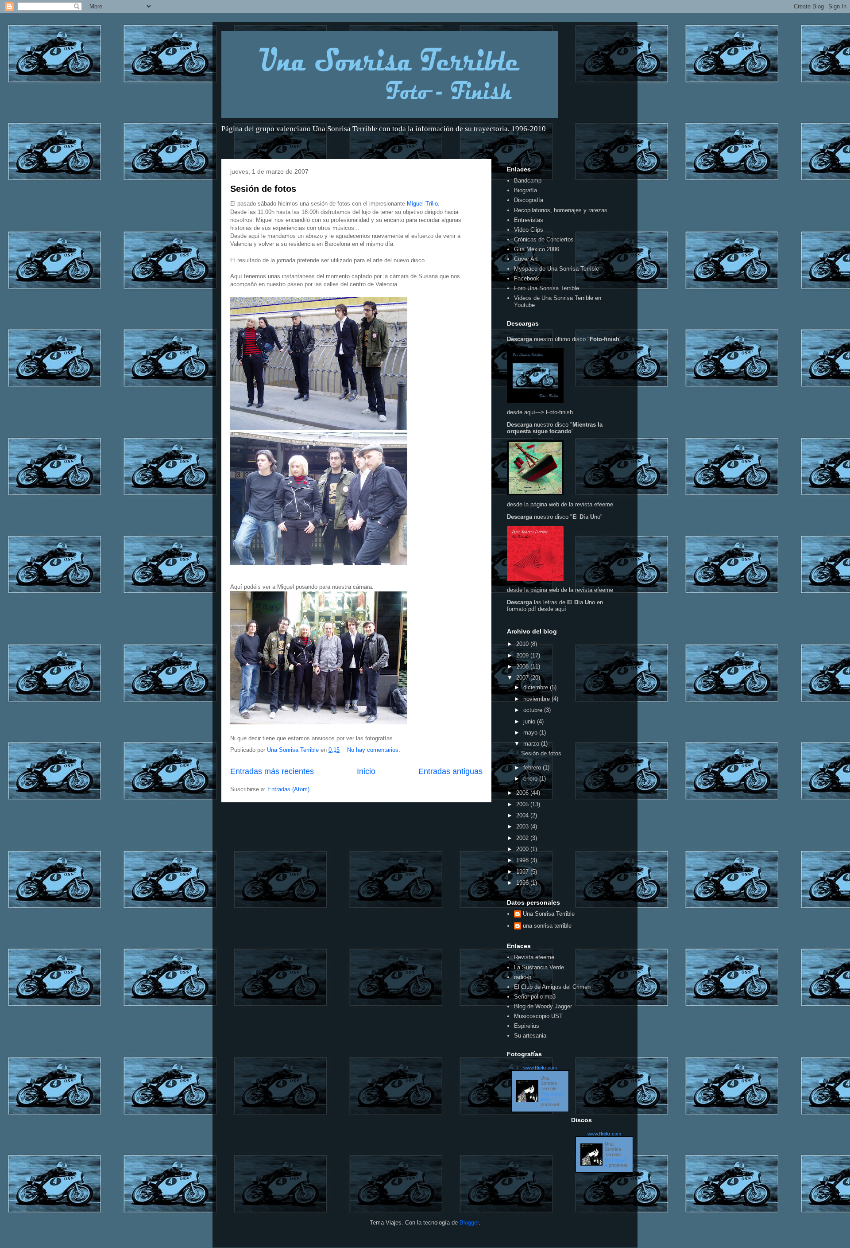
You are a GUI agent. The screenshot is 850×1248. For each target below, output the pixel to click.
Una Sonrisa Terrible (549, 913)
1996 (523, 882)
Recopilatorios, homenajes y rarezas (560, 210)
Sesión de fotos (263, 189)
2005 (523, 804)
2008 (523, 666)
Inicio (366, 771)
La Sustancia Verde (539, 967)
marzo (532, 743)
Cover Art (526, 259)
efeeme (603, 504)
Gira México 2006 (536, 249)
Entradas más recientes (272, 771)
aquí (560, 609)
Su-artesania (530, 1035)
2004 (523, 815)
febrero (533, 767)
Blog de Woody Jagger (543, 1006)
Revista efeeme (534, 957)
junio (530, 721)
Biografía (525, 190)
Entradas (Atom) (288, 789)
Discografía (528, 200)
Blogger (469, 1222)
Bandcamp (527, 180)
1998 (523, 860)
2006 (523, 792)
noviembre (537, 699)
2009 (523, 655)
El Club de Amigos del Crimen (552, 987)
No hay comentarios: (374, 749)
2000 (523, 849)
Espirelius (526, 1026)
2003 (523, 826)
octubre (533, 710)
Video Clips (528, 229)
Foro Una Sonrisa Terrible (546, 288)
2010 (523, 644)
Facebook (526, 278)
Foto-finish (559, 412)
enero (531, 778)
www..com (540, 1067)
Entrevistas (528, 220)
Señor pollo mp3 (535, 996)
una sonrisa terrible (547, 925)
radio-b (522, 977)
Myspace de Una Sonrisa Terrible (556, 268)
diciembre (536, 687)
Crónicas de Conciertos (544, 239)
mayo (531, 732)
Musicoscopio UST (538, 1016)
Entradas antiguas (450, 771)
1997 (523, 871)
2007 (523, 677)
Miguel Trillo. (423, 203)
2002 (523, 838)
